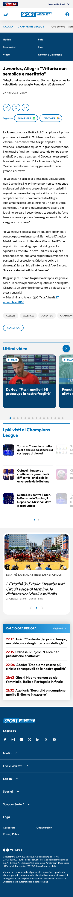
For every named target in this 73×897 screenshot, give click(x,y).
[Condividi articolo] (6, 107)
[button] (37, 14)
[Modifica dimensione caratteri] (25, 107)
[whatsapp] (21, 739)
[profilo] (67, 14)
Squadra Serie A (13, 804)
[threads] (46, 739)
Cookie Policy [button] (44, 827)
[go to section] (66, 348)
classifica (13, 327)
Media (7, 753)
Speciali (8, 791)
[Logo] (37, 14)
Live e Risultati (12, 766)
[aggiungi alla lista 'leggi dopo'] (16, 107)
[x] (29, 739)
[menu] (5, 14)
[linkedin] (38, 739)
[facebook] (5, 739)
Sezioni (8, 779)
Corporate (9, 827)
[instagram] (13, 739)
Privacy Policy (11, 834)
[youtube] (54, 739)
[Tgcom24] (10, 4)
